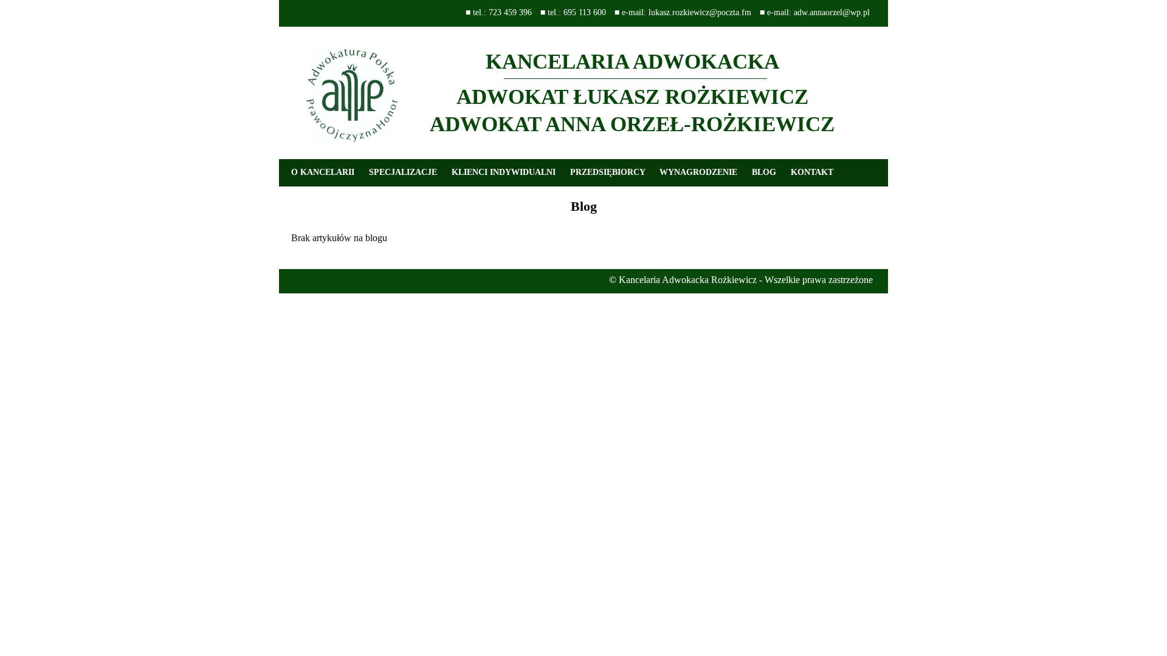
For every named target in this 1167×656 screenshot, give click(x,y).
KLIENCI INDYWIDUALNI (504, 172)
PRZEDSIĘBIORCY (607, 172)
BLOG (764, 172)
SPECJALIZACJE (403, 172)
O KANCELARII (322, 172)
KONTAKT (812, 172)
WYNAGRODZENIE (698, 172)
